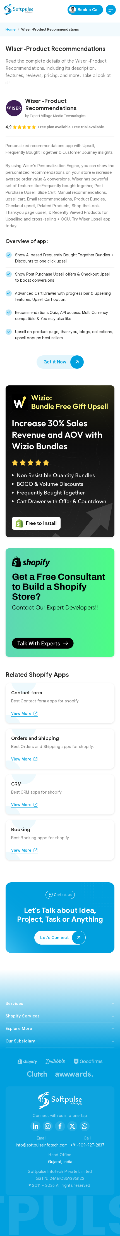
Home (11, 29)
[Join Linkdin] (35, 1126)
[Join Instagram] (48, 1126)
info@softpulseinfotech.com (42, 1145)
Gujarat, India (60, 1161)
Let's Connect (54, 937)
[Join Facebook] (60, 1126)
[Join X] (72, 1126)
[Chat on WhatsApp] (85, 1126)
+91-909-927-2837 (87, 1145)
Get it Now (55, 362)
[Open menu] (111, 10)
